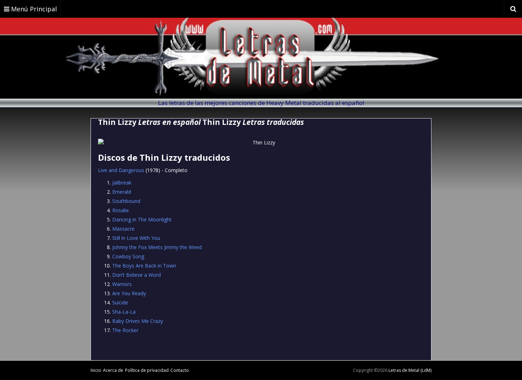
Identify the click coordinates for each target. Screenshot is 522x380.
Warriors (122, 284)
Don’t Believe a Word (136, 274)
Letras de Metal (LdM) (409, 370)
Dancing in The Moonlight (142, 219)
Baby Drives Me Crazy (137, 321)
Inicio (96, 370)
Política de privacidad (147, 370)
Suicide (120, 302)
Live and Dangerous (121, 170)
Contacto (179, 370)
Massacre (123, 228)
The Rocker (125, 330)
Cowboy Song (128, 256)
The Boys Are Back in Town (144, 265)
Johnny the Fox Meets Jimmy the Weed (157, 247)
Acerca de (113, 370)
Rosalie (120, 210)
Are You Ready (129, 293)
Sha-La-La (124, 311)
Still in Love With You (136, 238)
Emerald (121, 191)
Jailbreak (121, 182)
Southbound (126, 201)
